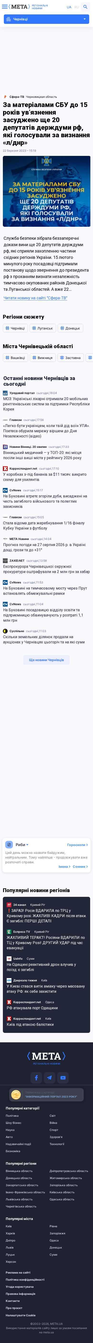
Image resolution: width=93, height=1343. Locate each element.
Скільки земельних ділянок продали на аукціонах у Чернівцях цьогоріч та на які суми (44, 639)
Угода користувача (20, 1286)
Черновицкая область (41, 96)
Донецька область (19, 1178)
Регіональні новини (40, 7)
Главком (16, 420)
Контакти (13, 1301)
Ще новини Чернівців (46, 660)
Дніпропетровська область (68, 1171)
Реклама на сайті (18, 1272)
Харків (10, 1233)
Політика (12, 1115)
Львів (10, 1247)
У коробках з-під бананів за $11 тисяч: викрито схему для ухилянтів (45, 477)
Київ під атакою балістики (30, 1024)
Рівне (53, 1226)
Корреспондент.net (23, 468)
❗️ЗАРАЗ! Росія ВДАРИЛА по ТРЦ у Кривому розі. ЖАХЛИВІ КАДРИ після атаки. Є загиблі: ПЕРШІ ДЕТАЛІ (46, 915)
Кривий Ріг (37, 905)
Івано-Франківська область (24, 1192)
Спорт (54, 1130)
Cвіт (53, 1115)
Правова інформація (20, 1294)
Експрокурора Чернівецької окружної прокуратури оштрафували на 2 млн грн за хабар (46, 569)
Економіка (13, 1151)
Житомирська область (66, 1178)
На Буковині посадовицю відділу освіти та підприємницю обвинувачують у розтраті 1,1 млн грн (43, 615)
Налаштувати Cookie (21, 1315)
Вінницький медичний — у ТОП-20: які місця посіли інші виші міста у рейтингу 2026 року (42, 455)
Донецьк (56, 1247)
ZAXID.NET (17, 560)
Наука (10, 1130)
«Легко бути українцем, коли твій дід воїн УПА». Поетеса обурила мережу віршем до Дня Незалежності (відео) (46, 430)
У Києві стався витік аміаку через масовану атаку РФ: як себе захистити (46, 989)
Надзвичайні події (18, 1144)
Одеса (49, 1002)
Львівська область (19, 1199)
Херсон (11, 1261)
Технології (57, 1144)
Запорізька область (64, 1185)
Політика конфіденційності (22, 1279)
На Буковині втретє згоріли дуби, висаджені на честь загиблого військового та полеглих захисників (45, 501)
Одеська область (62, 1199)
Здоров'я (56, 1137)
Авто (9, 1137)
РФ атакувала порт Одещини (32, 1008)
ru (76, 7)
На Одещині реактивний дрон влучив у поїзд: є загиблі (41, 967)
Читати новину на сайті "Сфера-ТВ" (35, 297)
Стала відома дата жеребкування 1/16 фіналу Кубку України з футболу (44, 525)
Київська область (62, 1192)
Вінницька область (19, 1171)
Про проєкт (14, 1308)
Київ (44, 980)
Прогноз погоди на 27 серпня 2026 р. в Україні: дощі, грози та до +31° (44, 547)
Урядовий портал (22, 393)
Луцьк (10, 1254)
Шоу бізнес (13, 1123)
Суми (30, 958)
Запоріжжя (57, 1233)
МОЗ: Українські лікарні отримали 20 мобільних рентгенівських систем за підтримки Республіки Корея (46, 404)
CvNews (15, 490)
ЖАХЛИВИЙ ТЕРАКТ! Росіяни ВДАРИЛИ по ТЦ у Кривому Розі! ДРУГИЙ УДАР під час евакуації (46, 942)
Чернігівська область (21, 1206)
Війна (53, 1123)
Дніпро (10, 1240)
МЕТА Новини (19, 539)
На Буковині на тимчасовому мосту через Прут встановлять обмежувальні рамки (45, 591)
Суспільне (17, 631)
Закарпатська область (22, 1185)
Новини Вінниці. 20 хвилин (28, 447)
